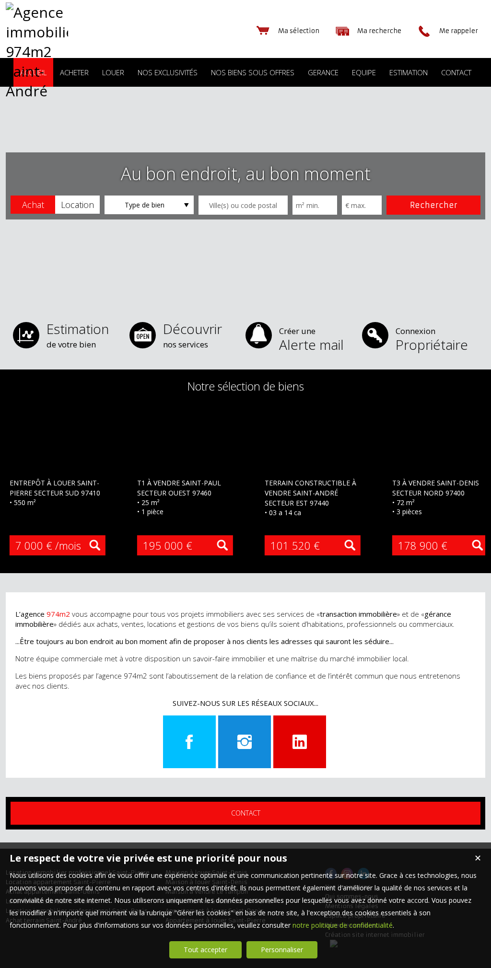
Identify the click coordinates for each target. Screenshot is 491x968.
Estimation (78, 335)
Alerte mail (311, 339)
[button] (33, 205)
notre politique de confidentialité (342, 925)
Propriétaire (432, 339)
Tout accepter (205, 949)
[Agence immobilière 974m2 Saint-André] (37, 91)
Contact (245, 813)
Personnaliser (282, 949)
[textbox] (243, 205)
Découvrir (192, 335)
